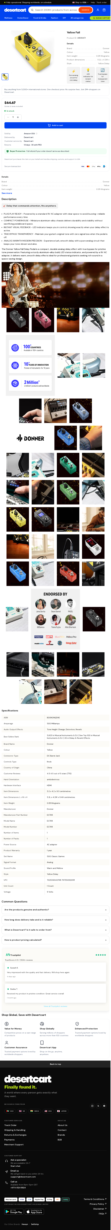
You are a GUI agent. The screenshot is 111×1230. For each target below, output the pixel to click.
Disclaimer (100, 1208)
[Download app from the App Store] (34, 1211)
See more (7, 193)
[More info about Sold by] (36, 133)
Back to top (55, 1064)
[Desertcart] (15, 10)
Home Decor (23, 18)
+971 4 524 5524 (18, 1187)
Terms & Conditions (95, 1199)
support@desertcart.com (23, 1177)
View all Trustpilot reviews (55, 1006)
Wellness (8, 18)
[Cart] (104, 10)
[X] (98, 1105)
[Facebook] (104, 1105)
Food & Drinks (39, 18)
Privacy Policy (98, 1204)
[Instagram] (92, 1105)
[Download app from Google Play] (13, 1211)
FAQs (103, 1213)
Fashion (54, 18)
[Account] (97, 10)
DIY (64, 18)
